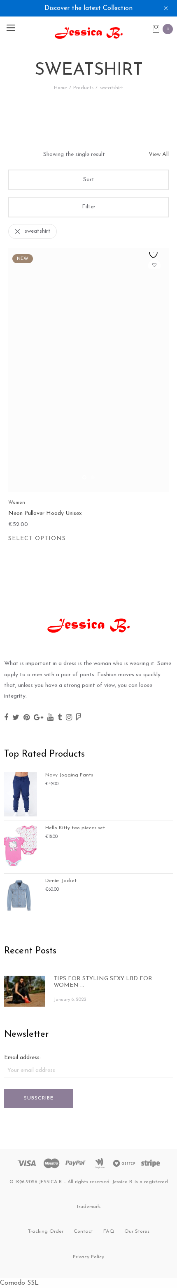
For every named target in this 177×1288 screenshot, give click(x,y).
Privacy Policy (88, 1257)
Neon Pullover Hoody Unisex (45, 513)
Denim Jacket (61, 880)
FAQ (108, 1231)
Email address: (22, 1057)
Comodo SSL (19, 1283)
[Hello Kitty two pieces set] (20, 847)
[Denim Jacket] (20, 895)
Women (16, 502)
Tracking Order (45, 1231)
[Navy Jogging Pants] (20, 794)
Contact (83, 1231)
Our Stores (136, 1231)
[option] (88, 370)
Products (83, 87)
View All (159, 154)
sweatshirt (38, 231)
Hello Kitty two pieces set (75, 828)
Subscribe (39, 1098)
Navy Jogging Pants (69, 775)
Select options (37, 538)
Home (60, 87)
